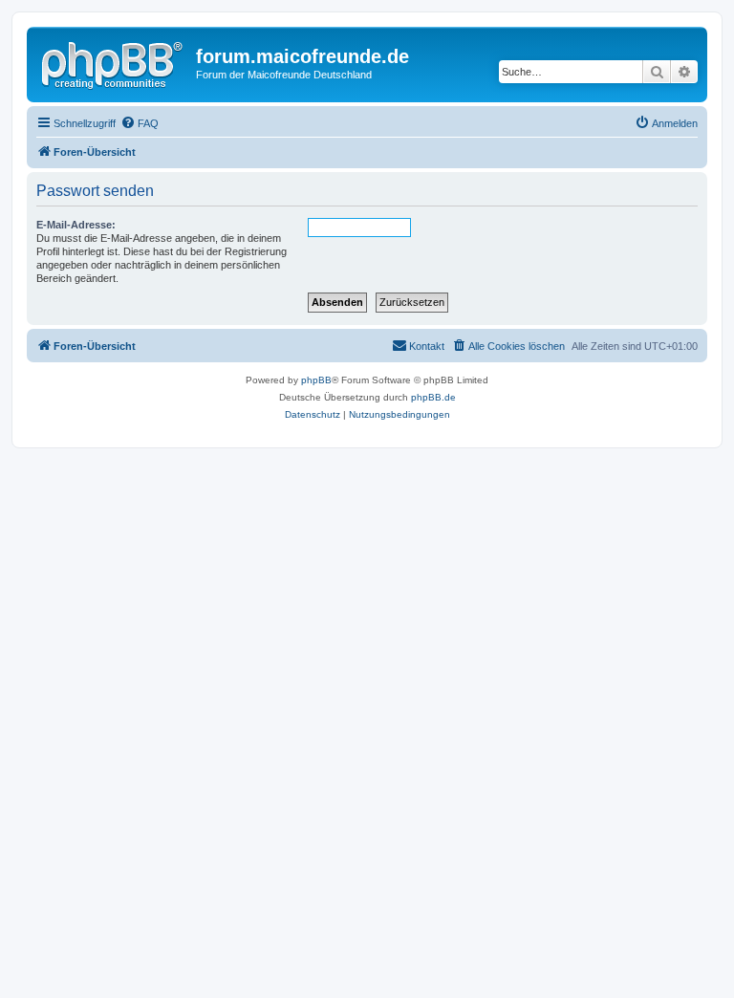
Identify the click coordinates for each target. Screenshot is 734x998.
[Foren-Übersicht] (114, 62)
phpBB (316, 380)
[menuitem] (139, 123)
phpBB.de (433, 397)
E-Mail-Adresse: (76, 224)
